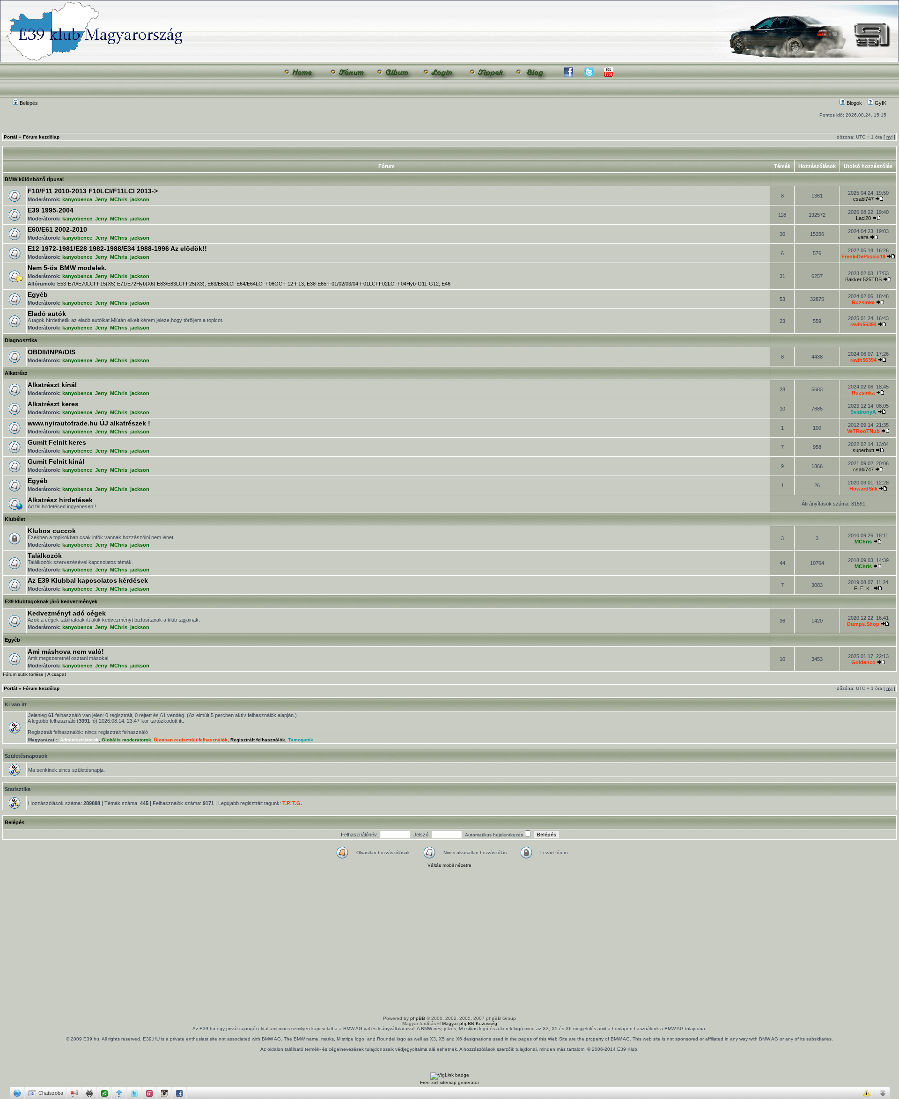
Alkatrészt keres (53, 404)
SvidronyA (863, 412)
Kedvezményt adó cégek (67, 613)
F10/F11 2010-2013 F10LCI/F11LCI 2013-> (93, 191)
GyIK (879, 103)
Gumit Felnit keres (57, 442)
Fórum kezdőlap (41, 136)
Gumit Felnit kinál (56, 461)
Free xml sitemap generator (449, 1082)
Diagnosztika (21, 340)
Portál (10, 136)
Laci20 (863, 218)
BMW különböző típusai (34, 179)
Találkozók (45, 555)
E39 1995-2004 (51, 210)
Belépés (28, 103)
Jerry (101, 199)
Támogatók (300, 739)
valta (863, 237)
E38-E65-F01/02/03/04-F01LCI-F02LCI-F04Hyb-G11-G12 (373, 283)
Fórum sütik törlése (23, 674)
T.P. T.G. (292, 803)
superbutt (863, 450)
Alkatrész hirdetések (60, 500)
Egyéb (38, 294)
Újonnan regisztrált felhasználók (191, 739)
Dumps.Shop (863, 624)
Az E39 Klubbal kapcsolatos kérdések (88, 580)
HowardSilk (863, 488)
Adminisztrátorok (79, 739)
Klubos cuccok (52, 531)
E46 (446, 283)
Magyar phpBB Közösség (469, 1023)
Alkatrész (16, 373)
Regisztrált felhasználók (257, 739)
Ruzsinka (863, 302)
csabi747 (863, 199)
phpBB (417, 1018)
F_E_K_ (863, 588)
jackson (139, 199)
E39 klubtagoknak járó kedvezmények (51, 601)
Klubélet (15, 519)
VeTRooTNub (863, 431)
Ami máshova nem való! (66, 651)
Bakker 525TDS (863, 279)
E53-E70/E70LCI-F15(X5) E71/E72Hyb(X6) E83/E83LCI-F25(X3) (131, 283)
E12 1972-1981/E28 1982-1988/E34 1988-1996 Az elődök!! (117, 248)
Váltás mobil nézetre (449, 865)
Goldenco (863, 662)
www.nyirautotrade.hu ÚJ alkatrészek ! (89, 423)
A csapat (56, 674)
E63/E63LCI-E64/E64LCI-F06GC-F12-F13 (255, 283)
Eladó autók (47, 313)
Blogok (853, 103)
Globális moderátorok (126, 739)
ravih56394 (863, 324)
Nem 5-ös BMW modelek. (67, 267)
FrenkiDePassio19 (863, 256)
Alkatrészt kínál (52, 384)
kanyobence (77, 199)
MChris (118, 199)
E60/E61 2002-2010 (57, 229)
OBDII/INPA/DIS (51, 352)
